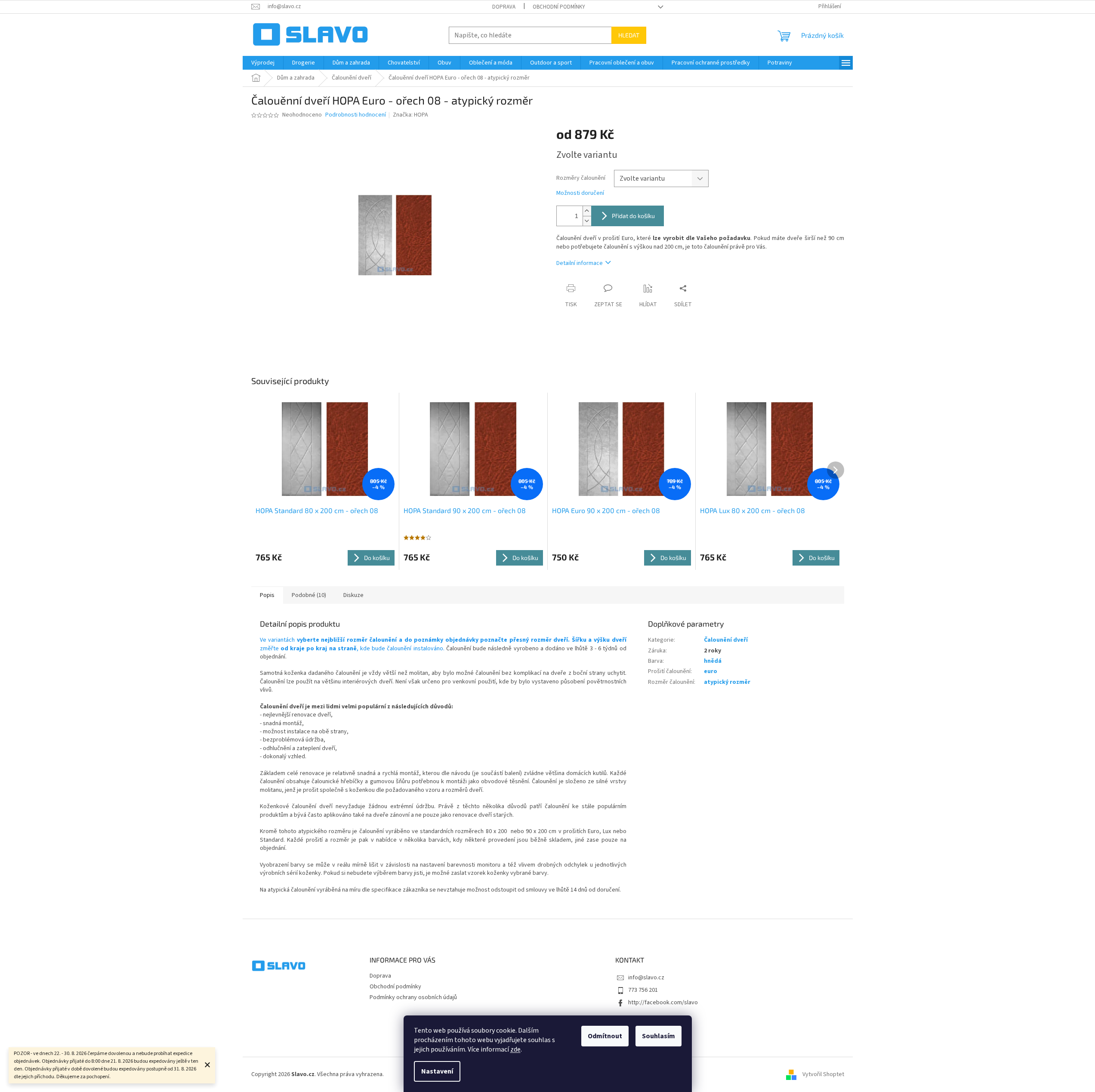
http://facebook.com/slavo (663, 1002)
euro (710, 671)
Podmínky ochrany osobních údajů (413, 997)
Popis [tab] (267, 595)
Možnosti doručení (580, 193)
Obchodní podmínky (559, 7)
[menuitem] (263, 63)
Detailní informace (579, 263)
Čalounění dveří (726, 640)
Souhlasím (658, 1036)
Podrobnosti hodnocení (355, 115)
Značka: (410, 115)
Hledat (628, 35)
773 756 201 (643, 990)
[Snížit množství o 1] (587, 221)
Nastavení (437, 1071)
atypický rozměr (727, 682)
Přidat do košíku (633, 215)
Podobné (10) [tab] (309, 595)
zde (515, 1049)
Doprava (503, 7)
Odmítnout (605, 1036)
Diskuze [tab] (353, 595)
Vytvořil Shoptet (823, 1074)
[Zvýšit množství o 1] (587, 211)
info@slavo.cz (646, 977)
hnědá (713, 661)
